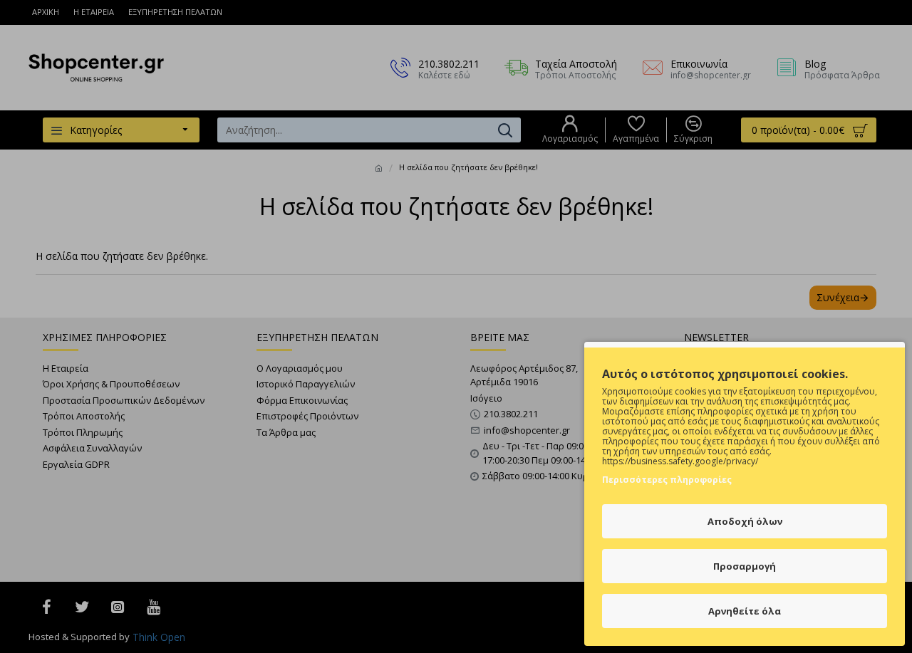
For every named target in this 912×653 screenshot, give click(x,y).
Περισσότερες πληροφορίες (667, 480)
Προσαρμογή (744, 566)
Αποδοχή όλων (745, 521)
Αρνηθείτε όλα (744, 611)
